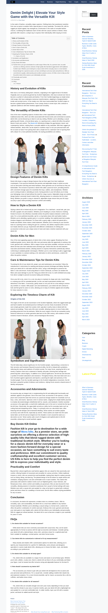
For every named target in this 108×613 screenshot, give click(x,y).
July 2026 (85, 205)
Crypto (76, 2)
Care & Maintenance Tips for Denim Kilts (24, 52)
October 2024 (86, 265)
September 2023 (87, 302)
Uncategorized (86, 360)
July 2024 (85, 274)
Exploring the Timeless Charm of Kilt (23, 54)
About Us (84, 2)
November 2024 (87, 262)
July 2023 (85, 308)
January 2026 (86, 222)
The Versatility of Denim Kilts (21, 43)
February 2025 (86, 253)
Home (42, 2)
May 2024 (85, 279)
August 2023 (86, 305)
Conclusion (16, 79)
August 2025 (86, 236)
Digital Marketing (61, 2)
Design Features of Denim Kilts (21, 45)
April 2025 (85, 248)
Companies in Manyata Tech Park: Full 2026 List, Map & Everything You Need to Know (89, 101)
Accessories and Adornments (21, 60)
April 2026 (85, 213)
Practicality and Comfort (20, 77)
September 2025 (87, 233)
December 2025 (87, 225)
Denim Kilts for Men (18, 49)
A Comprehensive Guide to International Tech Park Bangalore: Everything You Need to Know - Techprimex (89, 171)
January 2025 (86, 256)
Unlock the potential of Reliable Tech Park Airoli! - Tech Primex (89, 132)
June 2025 (85, 242)
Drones (84, 352)
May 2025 (85, 245)
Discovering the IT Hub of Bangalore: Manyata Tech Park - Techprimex (89, 151)
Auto (83, 337)
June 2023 (85, 311)
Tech (70, 2)
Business (50, 2)
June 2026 (85, 208)
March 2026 (86, 216)
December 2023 (87, 294)
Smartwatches (86, 354)
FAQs (15, 81)
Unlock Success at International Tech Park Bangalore (89, 181)
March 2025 (86, 251)
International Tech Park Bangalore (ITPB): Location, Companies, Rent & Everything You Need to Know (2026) (89, 120)
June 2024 (85, 276)
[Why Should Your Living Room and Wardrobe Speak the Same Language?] (40, 605)
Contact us (93, 2)
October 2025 (86, 231)
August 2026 (86, 202)
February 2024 (86, 288)
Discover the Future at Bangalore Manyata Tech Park (89, 159)
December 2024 (87, 259)
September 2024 (87, 268)
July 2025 (85, 239)
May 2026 (85, 210)
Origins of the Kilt (20, 56)
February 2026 (86, 219)
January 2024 (86, 291)
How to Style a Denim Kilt (20, 47)
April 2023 (85, 317)
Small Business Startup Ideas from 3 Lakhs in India (89, 53)
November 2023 (87, 296)
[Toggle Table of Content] (67, 38)
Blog (83, 340)
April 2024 (85, 282)
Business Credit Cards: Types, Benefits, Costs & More (89, 46)
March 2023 (86, 319)
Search (84, 11)
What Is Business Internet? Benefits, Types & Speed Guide (89, 39)
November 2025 (87, 228)
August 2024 (86, 271)
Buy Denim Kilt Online (19, 62)
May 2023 (85, 314)
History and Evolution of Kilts (21, 41)
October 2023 (86, 299)
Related (18, 83)
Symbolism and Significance (20, 58)
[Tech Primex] (13, 2)
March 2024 (86, 285)
